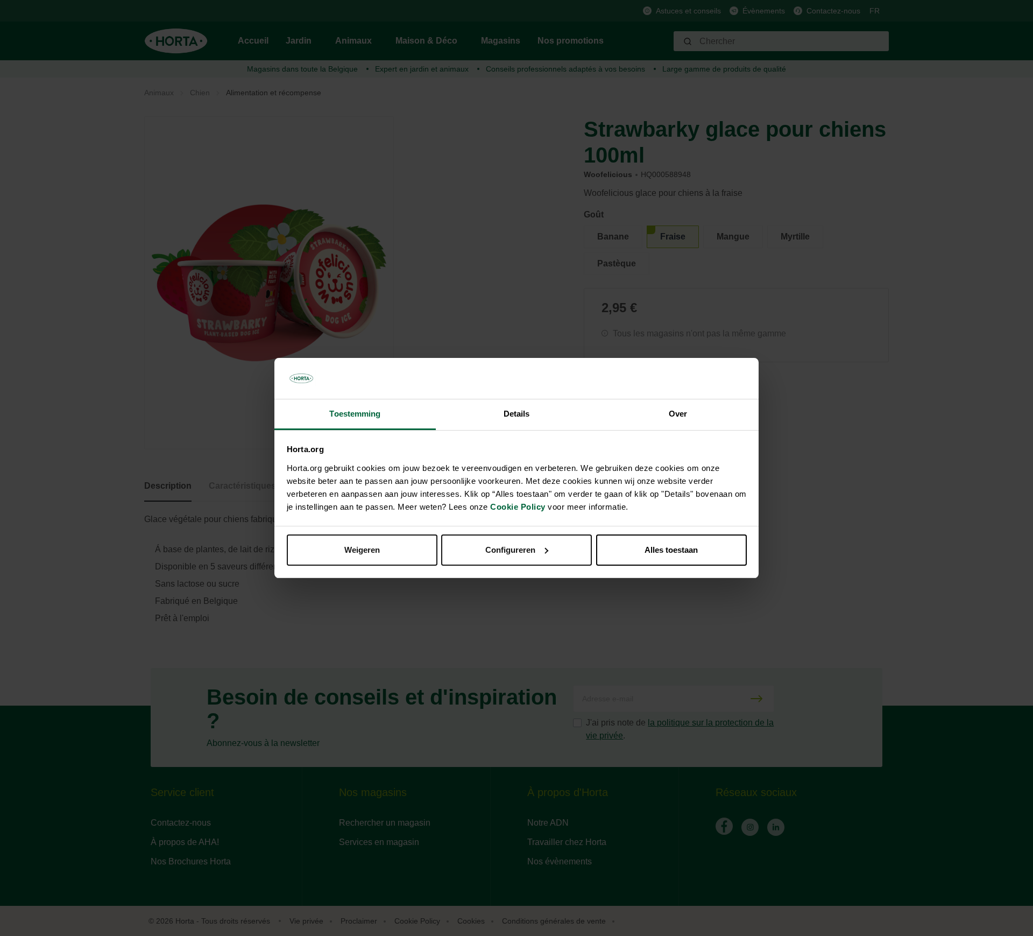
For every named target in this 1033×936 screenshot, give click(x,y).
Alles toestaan (671, 549)
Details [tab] (517, 413)
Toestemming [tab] (354, 413)
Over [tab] (678, 413)
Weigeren (362, 549)
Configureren (510, 549)
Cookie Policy (518, 506)
